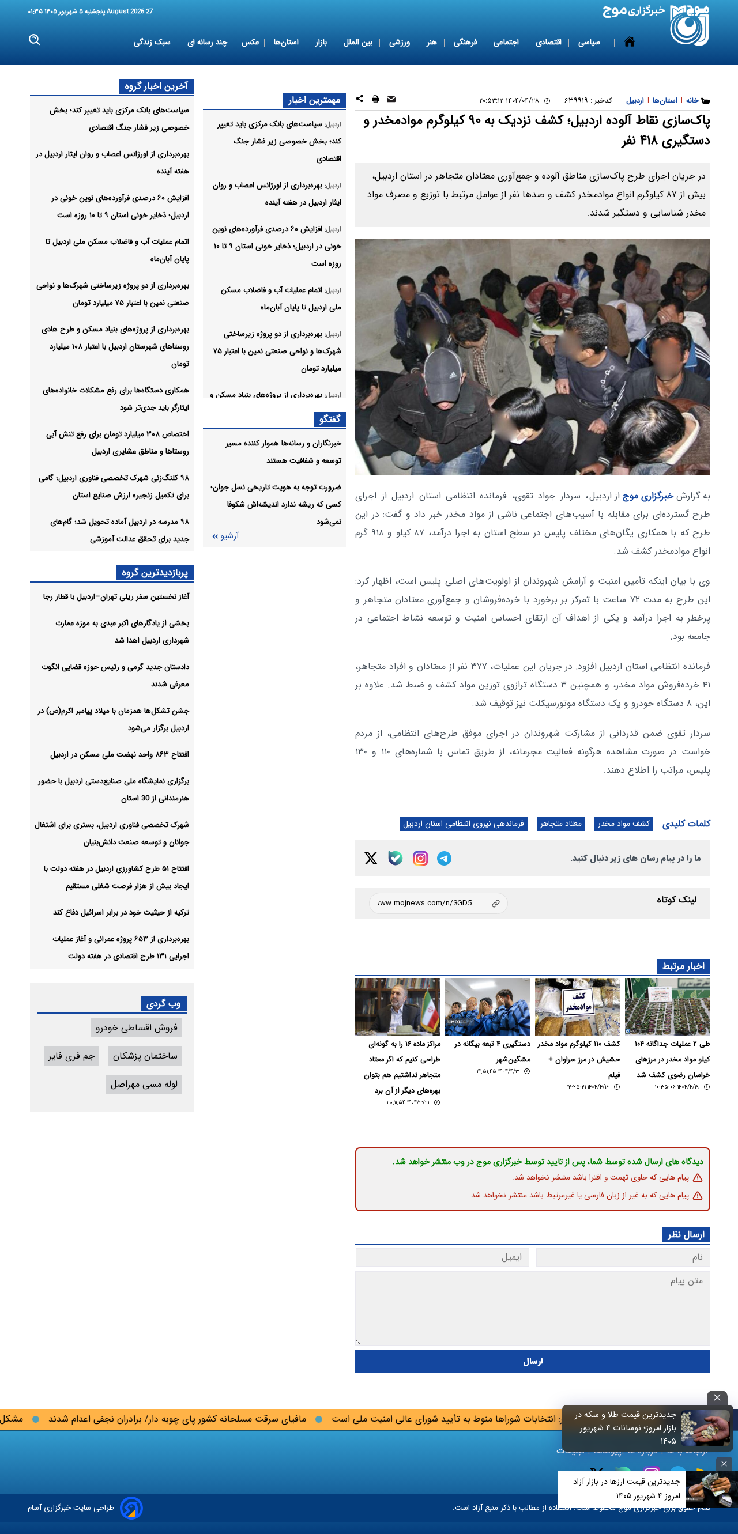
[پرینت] (375, 100)
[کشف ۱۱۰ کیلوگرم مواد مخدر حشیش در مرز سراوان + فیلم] (577, 1007)
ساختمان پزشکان (145, 1056)
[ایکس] (371, 858)
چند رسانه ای (207, 42)
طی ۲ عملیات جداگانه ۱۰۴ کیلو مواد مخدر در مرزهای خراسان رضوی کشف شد (672, 1059)
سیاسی (590, 42)
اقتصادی (550, 42)
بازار (322, 42)
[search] (35, 40)
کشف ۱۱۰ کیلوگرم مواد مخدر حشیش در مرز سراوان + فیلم (579, 1059)
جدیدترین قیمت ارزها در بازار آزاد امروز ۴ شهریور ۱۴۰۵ (626, 1488)
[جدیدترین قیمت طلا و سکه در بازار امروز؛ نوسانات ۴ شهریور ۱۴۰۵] (706, 1428)
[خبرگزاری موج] (689, 25)
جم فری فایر (71, 1056)
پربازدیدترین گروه (155, 572)
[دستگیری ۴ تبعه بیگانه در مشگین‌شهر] (487, 1007)
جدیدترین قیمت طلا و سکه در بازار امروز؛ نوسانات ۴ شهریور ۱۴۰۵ (625, 1428)
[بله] (395, 858)
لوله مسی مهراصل (144, 1084)
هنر (433, 42)
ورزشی (400, 42)
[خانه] (629, 42)
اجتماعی (507, 42)
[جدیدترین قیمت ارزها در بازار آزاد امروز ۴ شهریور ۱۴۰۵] (712, 1489)
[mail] (391, 100)
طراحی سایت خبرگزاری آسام (71, 1508)
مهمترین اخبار (314, 100)
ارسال (533, 1361)
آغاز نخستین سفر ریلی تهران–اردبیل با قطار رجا (116, 597)
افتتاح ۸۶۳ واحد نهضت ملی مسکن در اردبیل (119, 755)
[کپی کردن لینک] (438, 903)
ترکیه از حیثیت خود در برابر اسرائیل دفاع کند (121, 912)
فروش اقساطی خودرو (137, 1028)
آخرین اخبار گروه (156, 86)
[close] (717, 1398)
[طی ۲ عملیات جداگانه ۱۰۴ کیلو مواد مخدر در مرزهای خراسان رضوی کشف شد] (667, 1007)
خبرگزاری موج (646, 496)
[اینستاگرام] (420, 858)
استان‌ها (287, 42)
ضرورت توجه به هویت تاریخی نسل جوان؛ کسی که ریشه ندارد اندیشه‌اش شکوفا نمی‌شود (275, 504)
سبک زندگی (153, 42)
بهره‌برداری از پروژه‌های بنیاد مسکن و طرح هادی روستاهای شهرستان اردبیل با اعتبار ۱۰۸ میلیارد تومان (115, 346)
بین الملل (359, 42)
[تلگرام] (444, 858)
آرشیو (229, 536)
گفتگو (329, 419)
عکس (250, 42)
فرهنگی (466, 42)
